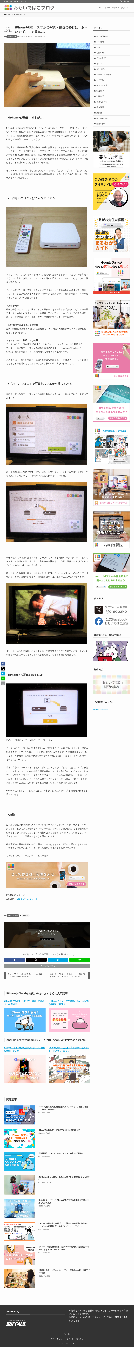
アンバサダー (101, 58)
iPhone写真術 (12, 36)
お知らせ (100, 53)
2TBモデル (32, 899)
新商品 (99, 113)
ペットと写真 (101, 85)
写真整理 (100, 91)
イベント (100, 64)
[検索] (128, 1)
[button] (14, 960)
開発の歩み (101, 124)
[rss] (124, 1)
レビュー (60, 1339)
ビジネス (100, 80)
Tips (98, 47)
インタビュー (101, 69)
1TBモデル (22, 899)
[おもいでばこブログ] (29, 7)
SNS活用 (100, 42)
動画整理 (100, 96)
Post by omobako (100, 709)
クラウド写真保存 (103, 74)
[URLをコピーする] (3, 683)
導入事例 (100, 107)
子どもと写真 (101, 102)
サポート (70, 1339)
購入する (79, 1339)
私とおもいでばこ (103, 118)
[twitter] (121, 1)
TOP (53, 1339)
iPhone (25, 916)
